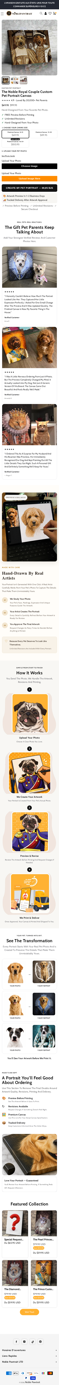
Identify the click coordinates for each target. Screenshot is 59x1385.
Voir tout (29, 1312)
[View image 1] (6, 80)
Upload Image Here (29, 178)
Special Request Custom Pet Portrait (13, 1239)
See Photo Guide (8, 156)
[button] (41, 13)
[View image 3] (23, 80)
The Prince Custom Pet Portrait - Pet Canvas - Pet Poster (43, 1289)
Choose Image (29, 166)
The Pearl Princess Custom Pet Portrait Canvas (43, 1239)
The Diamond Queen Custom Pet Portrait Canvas (14, 1289)
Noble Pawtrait (32, 1382)
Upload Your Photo (11, 160)
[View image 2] (15, 80)
